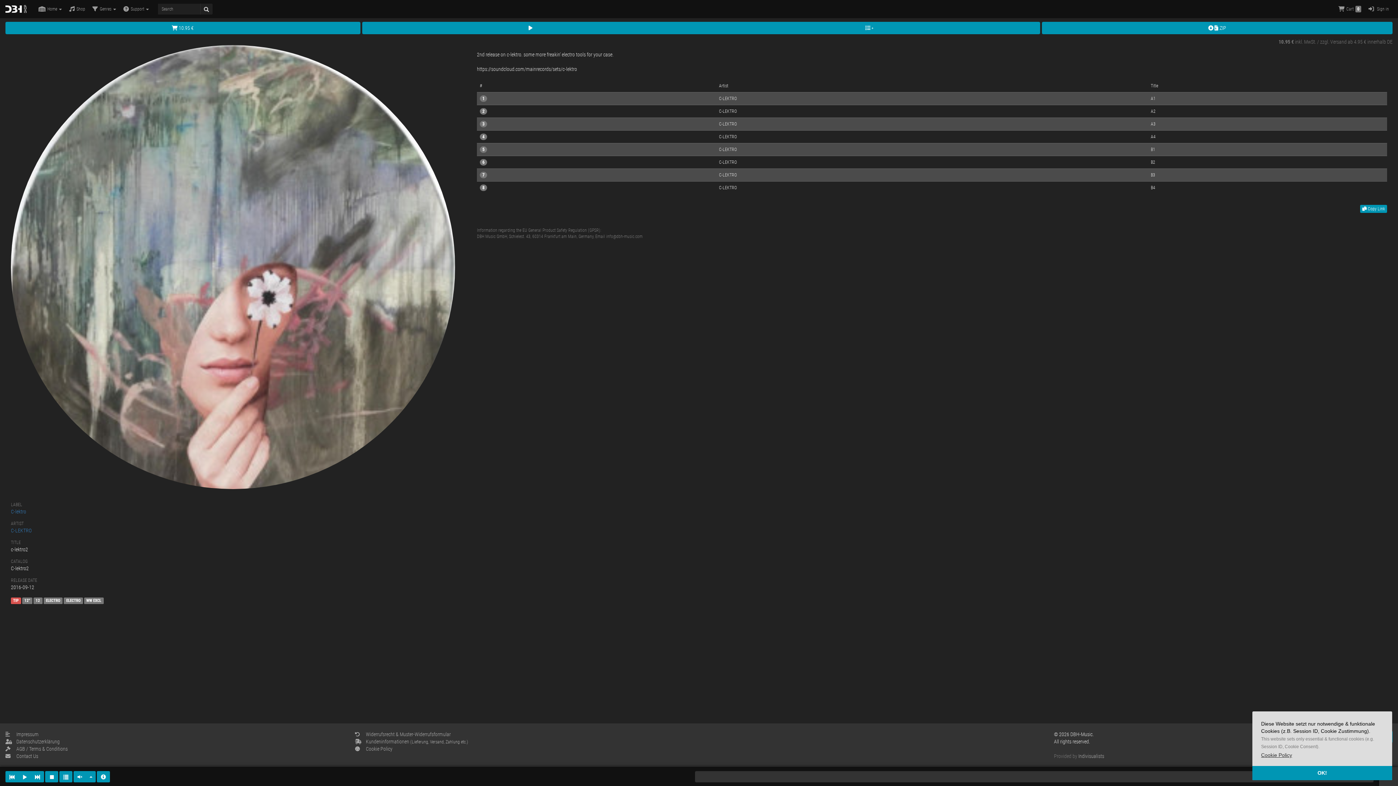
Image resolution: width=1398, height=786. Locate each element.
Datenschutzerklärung (38, 742)
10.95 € (186, 28)
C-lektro (18, 512)
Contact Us (27, 756)
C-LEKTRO (21, 530)
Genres (106, 9)
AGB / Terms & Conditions (42, 749)
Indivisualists (1091, 756)
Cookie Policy (379, 749)
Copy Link (1376, 208)
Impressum (27, 734)
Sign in (1382, 9)
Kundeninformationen (417, 742)
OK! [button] (1322, 773)
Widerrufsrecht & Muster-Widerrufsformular (408, 734)
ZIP (1222, 28)
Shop (80, 9)
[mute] (80, 776)
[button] (1276, 755)
